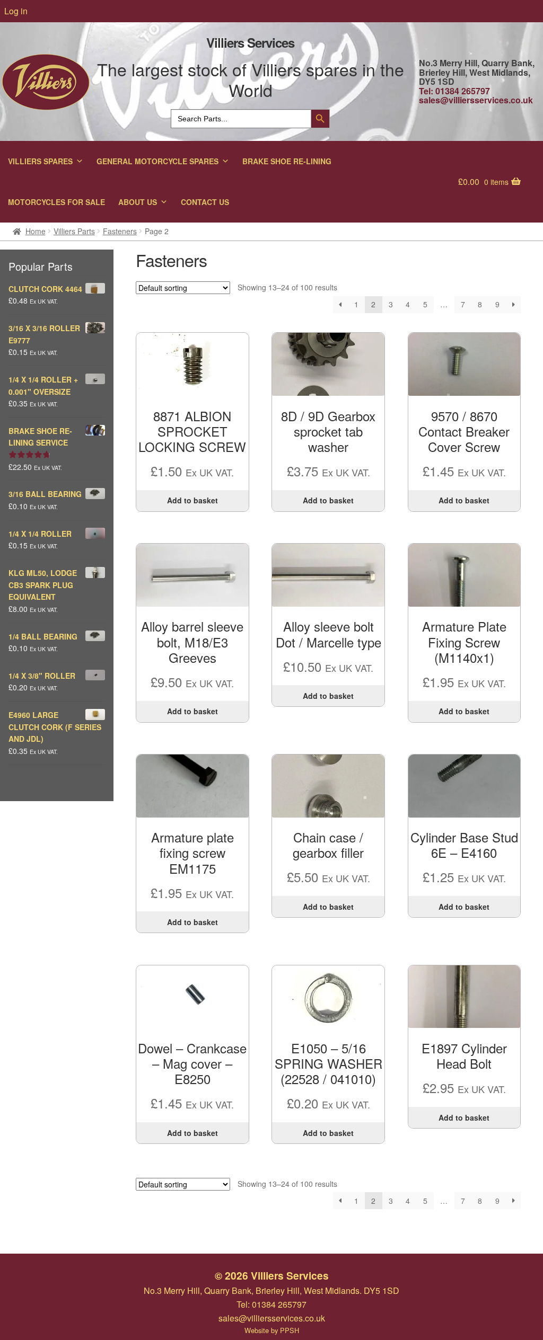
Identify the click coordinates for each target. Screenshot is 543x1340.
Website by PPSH (271, 1330)
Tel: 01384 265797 (454, 91)
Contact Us (205, 202)
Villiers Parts (74, 231)
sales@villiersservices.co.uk (476, 100)
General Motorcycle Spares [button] (157, 161)
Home (35, 231)
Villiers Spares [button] (40, 161)
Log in (16, 11)
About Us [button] (137, 202)
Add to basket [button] (192, 500)
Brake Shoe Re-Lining (286, 161)
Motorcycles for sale (56, 202)
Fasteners (120, 231)
